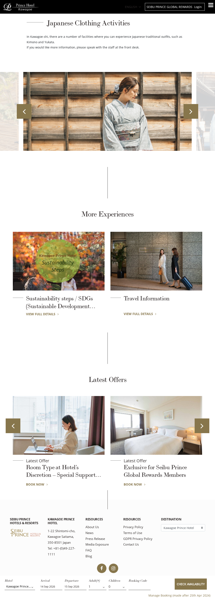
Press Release (95, 539)
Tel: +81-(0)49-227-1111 (61, 551)
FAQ (88, 550)
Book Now (35, 484)
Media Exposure (97, 544)
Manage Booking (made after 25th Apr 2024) (179, 595)
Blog (88, 556)
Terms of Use (132, 533)
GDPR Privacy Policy (137, 539)
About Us (92, 527)
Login (198, 7)
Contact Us (131, 544)
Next (191, 111)
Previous (24, 111)
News (89, 533)
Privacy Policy (133, 527)
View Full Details (41, 314)
